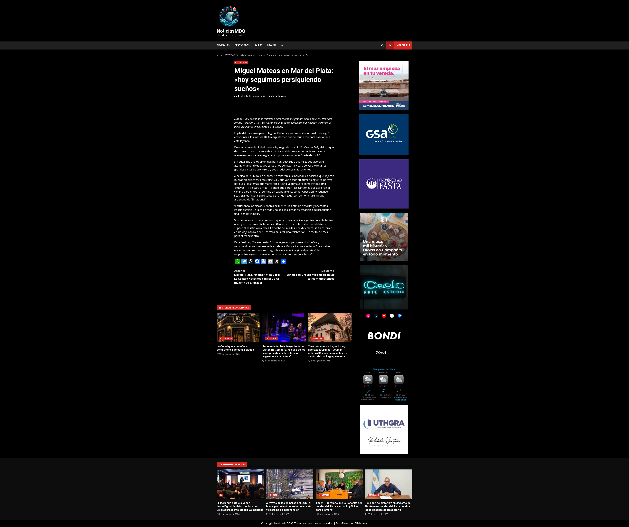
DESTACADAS (242, 45)
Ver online (403, 45)
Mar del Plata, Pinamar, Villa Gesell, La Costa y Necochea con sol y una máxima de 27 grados (257, 276)
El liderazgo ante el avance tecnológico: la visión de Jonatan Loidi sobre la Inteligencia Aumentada (240, 484)
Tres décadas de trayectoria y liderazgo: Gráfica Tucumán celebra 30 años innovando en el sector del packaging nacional (330, 327)
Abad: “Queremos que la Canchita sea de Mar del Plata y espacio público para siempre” (339, 484)
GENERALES (223, 45)
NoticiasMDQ (231, 31)
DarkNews (342, 523)
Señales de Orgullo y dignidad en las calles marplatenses (310, 274)
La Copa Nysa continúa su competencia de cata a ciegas (238, 327)
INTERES (273, 495)
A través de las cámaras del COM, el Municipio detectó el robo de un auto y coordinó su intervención (289, 484)
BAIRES (258, 45)
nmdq (237, 96)
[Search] (382, 45)
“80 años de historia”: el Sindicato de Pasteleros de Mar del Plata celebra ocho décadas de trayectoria (388, 484)
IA (282, 45)
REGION (271, 45)
